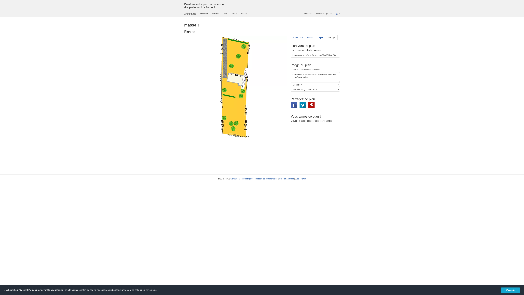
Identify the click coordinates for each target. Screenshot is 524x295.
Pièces (310, 37)
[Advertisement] (314, 152)
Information (298, 37)
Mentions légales (246, 178)
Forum (234, 13)
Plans (243, 13)
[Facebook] (294, 105)
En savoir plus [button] (150, 290)
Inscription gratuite (324, 13)
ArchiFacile (190, 13)
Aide (225, 13)
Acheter (282, 178)
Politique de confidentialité (266, 178)
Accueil (291, 178)
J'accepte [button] (510, 290)
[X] (303, 105)
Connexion (307, 13)
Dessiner (204, 13)
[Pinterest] (311, 105)
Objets (320, 37)
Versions (215, 13)
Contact (233, 178)
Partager (331, 37)
